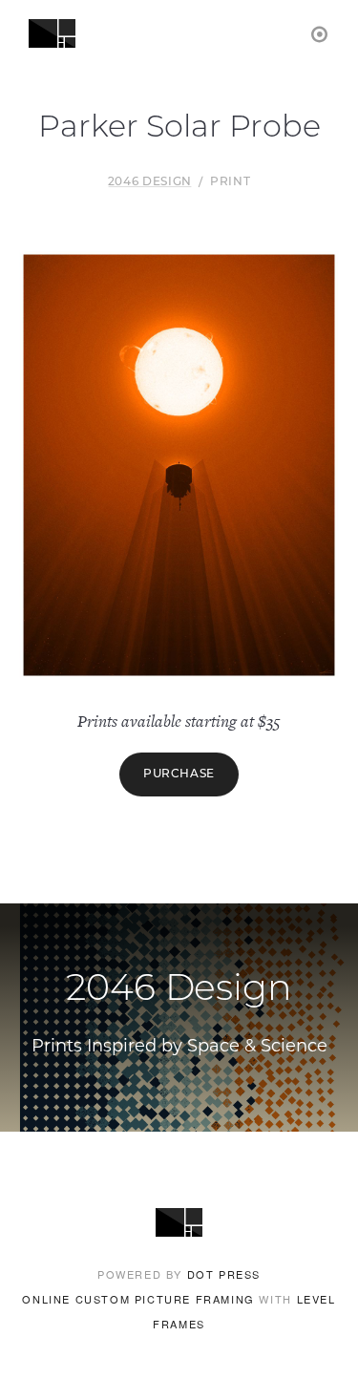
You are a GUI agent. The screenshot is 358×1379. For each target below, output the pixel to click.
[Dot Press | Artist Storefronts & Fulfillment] (320, 33)
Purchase (179, 774)
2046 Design (150, 182)
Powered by (179, 1274)
